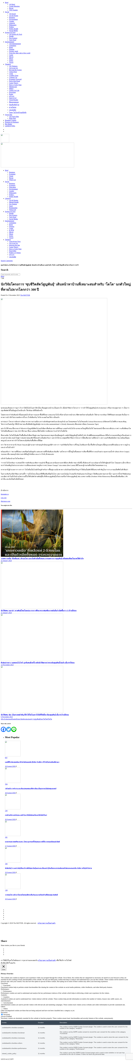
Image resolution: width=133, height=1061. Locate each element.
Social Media (13, 30)
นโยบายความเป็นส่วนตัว (46, 923)
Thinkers (8, 64)
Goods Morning (14, 6)
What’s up (12, 180)
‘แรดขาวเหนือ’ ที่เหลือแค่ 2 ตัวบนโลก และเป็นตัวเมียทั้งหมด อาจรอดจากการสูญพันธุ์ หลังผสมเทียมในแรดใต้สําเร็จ (42, 558)
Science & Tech (10, 32)
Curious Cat (13, 77)
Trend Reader (13, 100)
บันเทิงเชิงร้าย (14, 105)
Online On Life (14, 90)
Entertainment (9, 42)
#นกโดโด (43, 719)
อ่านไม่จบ (12, 107)
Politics (11, 27)
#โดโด (49, 719)
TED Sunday (13, 10)
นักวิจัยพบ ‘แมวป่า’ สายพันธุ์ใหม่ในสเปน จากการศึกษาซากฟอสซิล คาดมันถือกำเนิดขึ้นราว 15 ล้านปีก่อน (38, 610)
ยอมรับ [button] (12, 963)
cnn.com (3, 498)
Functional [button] (4, 983)
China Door (13, 72)
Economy (12, 185)
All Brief (12, 4)
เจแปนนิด (12, 110)
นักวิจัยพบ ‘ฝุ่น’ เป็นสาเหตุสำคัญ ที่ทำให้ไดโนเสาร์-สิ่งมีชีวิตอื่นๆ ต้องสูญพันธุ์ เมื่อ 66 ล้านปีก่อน (35, 715)
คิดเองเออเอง (14, 102)
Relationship (13, 208)
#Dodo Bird (19, 719)
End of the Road (14, 81)
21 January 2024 (6, 613)
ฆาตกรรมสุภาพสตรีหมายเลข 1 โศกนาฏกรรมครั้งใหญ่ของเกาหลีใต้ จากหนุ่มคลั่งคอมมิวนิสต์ (32, 841)
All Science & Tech (15, 34)
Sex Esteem (13, 204)
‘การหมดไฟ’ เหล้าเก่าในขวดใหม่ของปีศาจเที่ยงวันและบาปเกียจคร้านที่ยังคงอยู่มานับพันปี (31, 895)
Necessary (6, 1014)
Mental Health (13, 202)
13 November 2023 (7, 665)
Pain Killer (12, 251)
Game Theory (13, 83)
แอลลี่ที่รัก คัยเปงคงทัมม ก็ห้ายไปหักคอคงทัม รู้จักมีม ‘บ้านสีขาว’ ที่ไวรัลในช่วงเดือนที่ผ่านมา (32, 762)
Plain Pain (12, 118)
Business (12, 17)
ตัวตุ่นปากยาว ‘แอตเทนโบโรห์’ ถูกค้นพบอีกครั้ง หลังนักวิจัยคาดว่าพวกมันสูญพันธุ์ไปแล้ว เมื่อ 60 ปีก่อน (38, 662)
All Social (12, 14)
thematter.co (5, 494)
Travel (11, 62)
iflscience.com (5, 501)
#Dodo (13, 719)
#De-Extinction (6, 719)
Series (11, 60)
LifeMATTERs (10, 126)
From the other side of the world (19, 53)
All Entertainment (15, 44)
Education (12, 187)
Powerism (12, 92)
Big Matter (8, 124)
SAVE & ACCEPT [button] (7, 1059)
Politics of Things (15, 253)
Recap (11, 8)
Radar (11, 94)
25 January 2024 (6, 561)
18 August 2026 (10, 766)
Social (7, 12)
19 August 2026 (10, 872)
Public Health (13, 29)
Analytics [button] (4, 995)
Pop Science (13, 38)
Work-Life (12, 210)
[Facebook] (3, 729)
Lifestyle (12, 23)
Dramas (11, 49)
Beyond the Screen (15, 70)
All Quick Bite (14, 116)
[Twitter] (8, 729)
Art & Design (13, 16)
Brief (6, 2)
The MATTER (25, 295)
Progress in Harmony (12, 122)
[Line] (13, 729)
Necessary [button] (4, 1012)
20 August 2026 (10, 819)
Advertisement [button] (5, 1001)
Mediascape (13, 87)
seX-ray (11, 96)
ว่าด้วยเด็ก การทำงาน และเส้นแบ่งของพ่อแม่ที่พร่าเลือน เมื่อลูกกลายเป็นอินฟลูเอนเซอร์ (30, 788)
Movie (11, 57)
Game (11, 55)
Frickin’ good (13, 51)
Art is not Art (13, 68)
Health (11, 36)
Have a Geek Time (15, 85)
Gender (11, 21)
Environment (13, 19)
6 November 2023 (7, 717)
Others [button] (3, 1006)
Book (11, 47)
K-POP (11, 230)
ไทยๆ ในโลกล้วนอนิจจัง (17, 112)
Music (11, 59)
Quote (11, 176)
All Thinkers (13, 66)
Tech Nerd (12, 40)
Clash (11, 74)
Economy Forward (15, 79)
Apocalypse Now (15, 241)
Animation (12, 45)
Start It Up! (13, 98)
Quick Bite (8, 115)
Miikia (11, 88)
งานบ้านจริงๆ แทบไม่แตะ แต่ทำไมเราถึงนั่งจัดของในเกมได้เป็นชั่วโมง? (26, 815)
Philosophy (13, 25)
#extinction (27, 719)
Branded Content (10, 120)
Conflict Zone (13, 75)
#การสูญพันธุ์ (35, 719)
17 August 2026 (10, 846)
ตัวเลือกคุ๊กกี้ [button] (5, 963)
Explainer (12, 174)
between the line (14, 245)
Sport (11, 206)
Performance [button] (5, 989)
